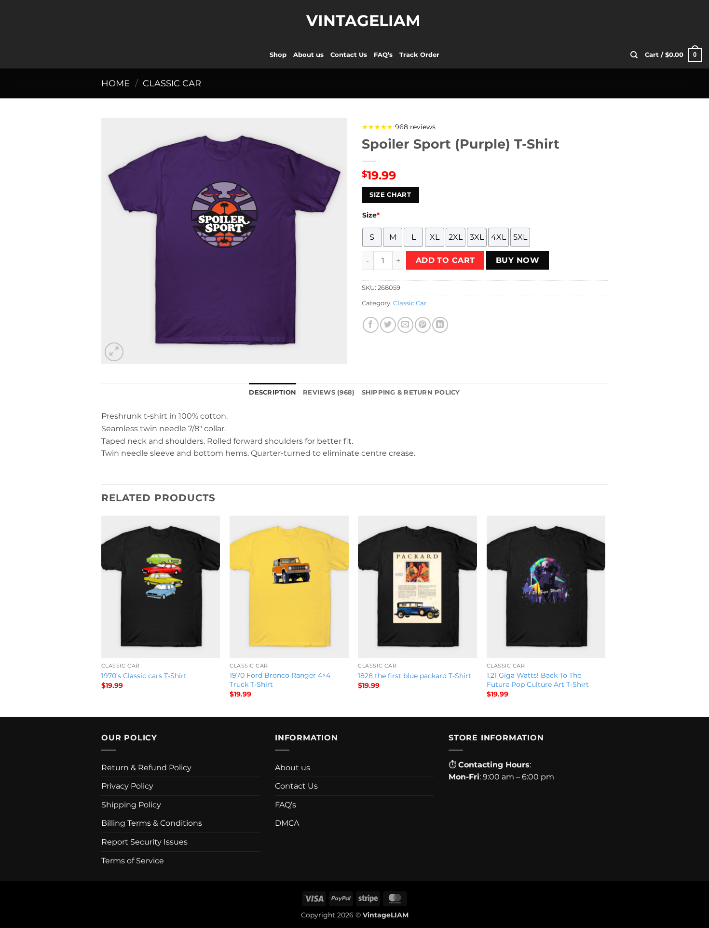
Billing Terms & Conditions (151, 823)
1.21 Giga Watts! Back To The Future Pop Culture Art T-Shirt (538, 680)
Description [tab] (272, 392)
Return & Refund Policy (146, 767)
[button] (673, 54)
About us (308, 54)
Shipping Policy (131, 804)
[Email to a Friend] (405, 325)
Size (371, 215)
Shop (278, 54)
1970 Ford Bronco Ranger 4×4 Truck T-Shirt (280, 680)
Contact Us (348, 54)
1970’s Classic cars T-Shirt (144, 675)
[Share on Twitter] (388, 325)
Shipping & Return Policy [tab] (411, 392)
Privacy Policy (127, 786)
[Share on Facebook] (371, 325)
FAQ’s (383, 54)
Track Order (419, 54)
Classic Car (172, 83)
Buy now (517, 260)
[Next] (605, 615)
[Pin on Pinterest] (423, 325)
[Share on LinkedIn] (440, 325)
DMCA (287, 823)
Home (115, 83)
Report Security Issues (144, 841)
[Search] (634, 55)
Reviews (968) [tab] (328, 392)
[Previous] (102, 615)
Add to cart (445, 260)
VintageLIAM (354, 20)
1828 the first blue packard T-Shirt (414, 675)
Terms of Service (132, 860)
